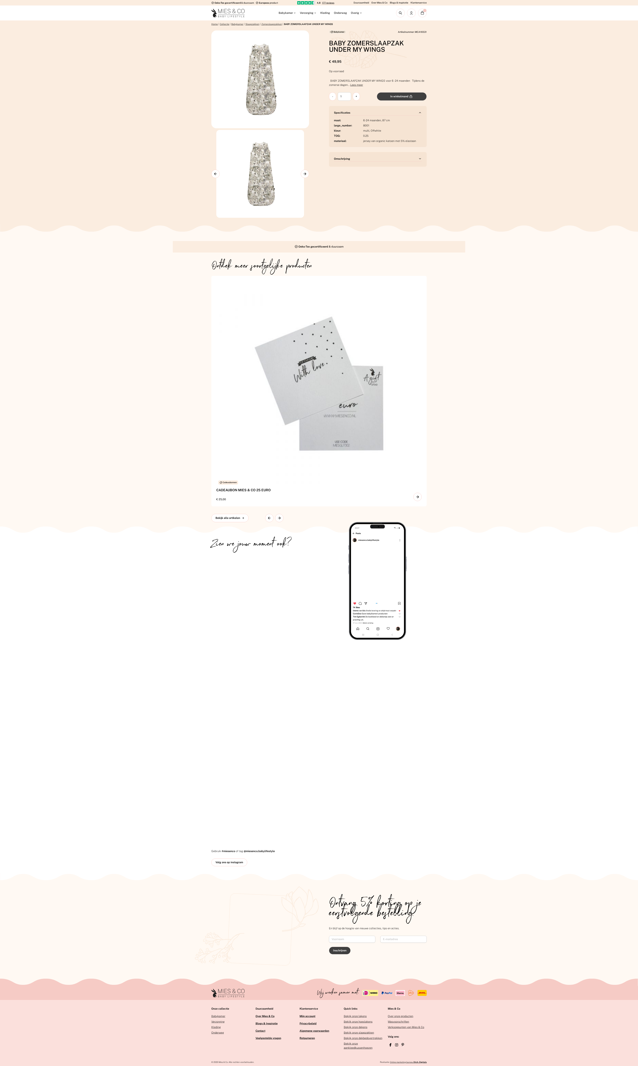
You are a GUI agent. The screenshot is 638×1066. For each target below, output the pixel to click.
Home (214, 24)
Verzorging (306, 12)
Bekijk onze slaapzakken (359, 1032)
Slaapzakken (252, 24)
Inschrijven (339, 950)
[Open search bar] (400, 13)
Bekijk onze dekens (355, 1027)
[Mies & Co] (228, 13)
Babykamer (286, 12)
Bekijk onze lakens (355, 1016)
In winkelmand (399, 96)
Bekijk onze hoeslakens (358, 1021)
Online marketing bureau (408, 1062)
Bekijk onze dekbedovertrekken (363, 1038)
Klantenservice (419, 2)
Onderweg (340, 12)
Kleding (325, 12)
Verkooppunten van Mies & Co (406, 1027)
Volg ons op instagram (229, 862)
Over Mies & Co (379, 2)
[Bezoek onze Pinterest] (402, 1044)
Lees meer (356, 85)
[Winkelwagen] (422, 13)
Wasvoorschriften (398, 1021)
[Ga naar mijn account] (411, 13)
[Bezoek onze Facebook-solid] (390, 1045)
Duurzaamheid (361, 2)
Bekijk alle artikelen (227, 518)
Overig (355, 12)
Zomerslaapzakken (271, 24)
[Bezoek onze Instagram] (396, 1045)
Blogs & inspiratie (399, 2)
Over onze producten (400, 1016)
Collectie (224, 24)
